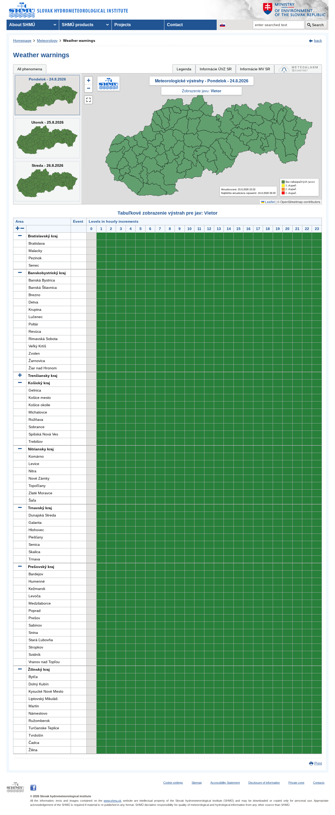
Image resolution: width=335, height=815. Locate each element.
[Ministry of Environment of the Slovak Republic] (294, 10)
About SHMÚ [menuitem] (22, 24)
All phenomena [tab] (29, 69)
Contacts (319, 782)
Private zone (296, 782)
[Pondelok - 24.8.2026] (47, 95)
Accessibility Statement (225, 782)
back (318, 40)
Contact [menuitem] (175, 24)
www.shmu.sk (112, 800)
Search (318, 25)
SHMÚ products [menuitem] (77, 24)
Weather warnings (79, 40)
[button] (88, 80)
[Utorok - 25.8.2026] (47, 138)
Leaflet (269, 201)
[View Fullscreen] (88, 100)
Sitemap (197, 782)
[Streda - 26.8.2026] (47, 181)
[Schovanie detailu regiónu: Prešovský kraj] (20, 567)
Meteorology (47, 40)
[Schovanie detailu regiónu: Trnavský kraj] (20, 508)
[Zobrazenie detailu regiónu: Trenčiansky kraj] (20, 376)
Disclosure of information (264, 782)
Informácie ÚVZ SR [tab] (216, 69)
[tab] (298, 68)
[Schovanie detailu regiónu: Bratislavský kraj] (20, 236)
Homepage (22, 40)
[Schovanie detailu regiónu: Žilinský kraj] (20, 669)
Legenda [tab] (184, 69)
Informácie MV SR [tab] (255, 69)
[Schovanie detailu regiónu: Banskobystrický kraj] (20, 273)
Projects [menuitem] (122, 24)
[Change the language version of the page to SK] (222, 25)
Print (318, 763)
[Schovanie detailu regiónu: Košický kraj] (20, 383)
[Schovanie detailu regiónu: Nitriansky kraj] (20, 449)
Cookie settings (173, 782)
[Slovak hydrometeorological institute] (68, 10)
